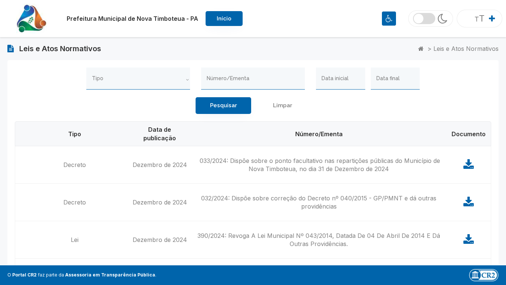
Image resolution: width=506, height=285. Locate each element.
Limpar (282, 105)
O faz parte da (81, 275)
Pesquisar (223, 105)
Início (224, 18)
